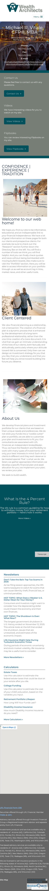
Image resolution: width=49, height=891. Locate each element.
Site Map (4, 880)
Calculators (11, 667)
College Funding (12, 685)
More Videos (24, 518)
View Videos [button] (13, 121)
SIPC (10, 815)
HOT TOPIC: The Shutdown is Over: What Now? (22, 617)
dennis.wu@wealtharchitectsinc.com (24, 64)
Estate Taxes (10, 672)
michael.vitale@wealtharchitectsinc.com (24, 62)
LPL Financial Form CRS (11, 808)
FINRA (3, 815)
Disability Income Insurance (18, 707)
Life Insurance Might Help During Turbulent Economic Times (21, 641)
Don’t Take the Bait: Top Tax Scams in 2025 (23, 580)
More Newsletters (14, 657)
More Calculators (13, 719)
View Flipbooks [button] (15, 149)
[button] (38, 17)
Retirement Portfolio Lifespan (19, 699)
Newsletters (11, 574)
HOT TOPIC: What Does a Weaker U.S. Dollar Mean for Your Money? (23, 599)
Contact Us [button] (13, 93)
